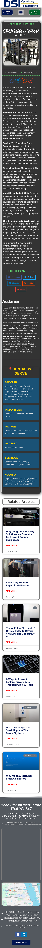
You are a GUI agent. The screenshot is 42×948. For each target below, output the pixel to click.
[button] (21, 12)
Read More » (11, 545)
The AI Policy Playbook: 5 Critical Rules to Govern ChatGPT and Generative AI (20, 632)
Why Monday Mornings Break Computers (19, 777)
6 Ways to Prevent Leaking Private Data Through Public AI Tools (19, 682)
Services (28, 24)
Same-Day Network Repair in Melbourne (17, 584)
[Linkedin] (24, 934)
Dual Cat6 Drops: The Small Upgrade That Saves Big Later (18, 730)
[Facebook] (18, 934)
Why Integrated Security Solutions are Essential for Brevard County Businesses (20, 535)
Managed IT (15, 24)
